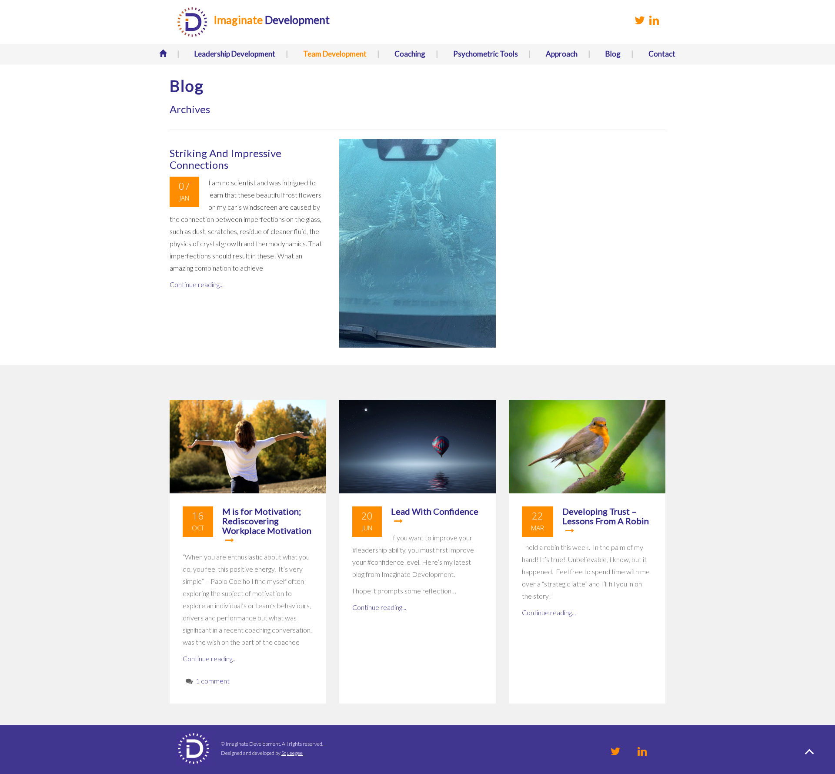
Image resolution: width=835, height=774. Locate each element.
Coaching (409, 53)
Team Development (335, 53)
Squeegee (292, 753)
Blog (613, 53)
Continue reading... (197, 284)
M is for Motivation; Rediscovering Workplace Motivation (266, 521)
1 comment (213, 681)
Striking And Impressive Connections (225, 159)
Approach (562, 53)
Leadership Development (234, 53)
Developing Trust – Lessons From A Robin (605, 516)
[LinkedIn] (642, 750)
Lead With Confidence (434, 511)
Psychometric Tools (485, 53)
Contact (661, 53)
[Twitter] (616, 750)
